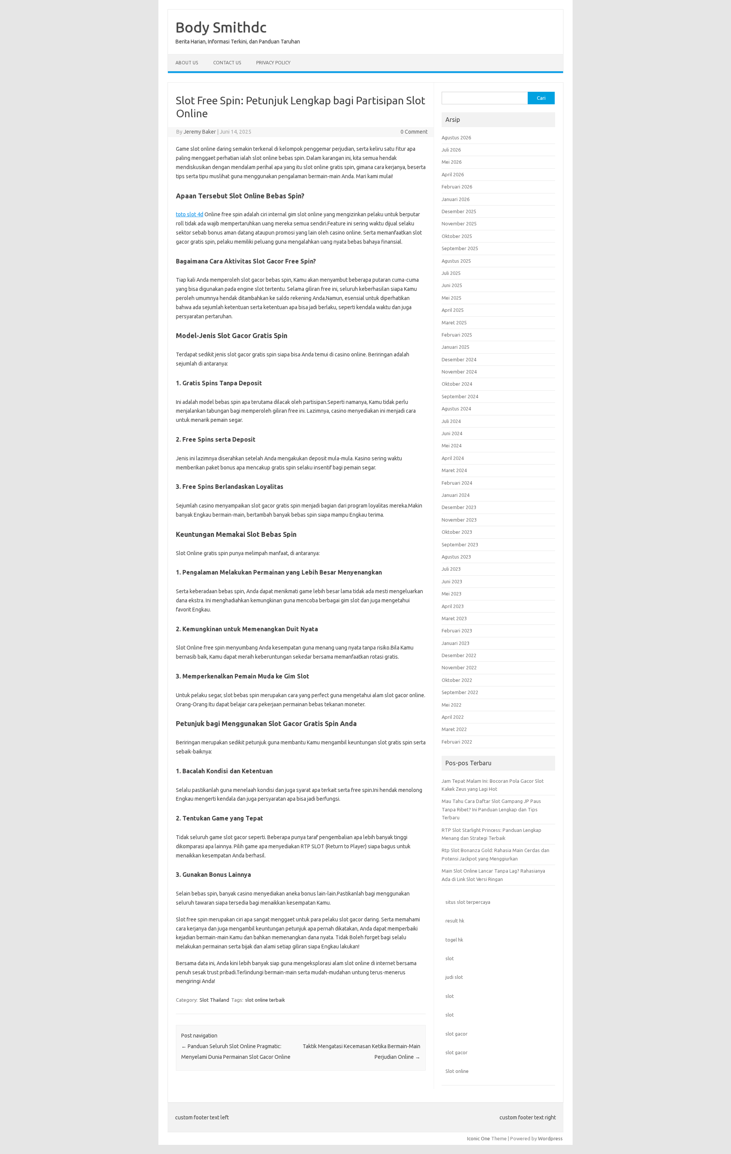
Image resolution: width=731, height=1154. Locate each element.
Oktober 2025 (457, 236)
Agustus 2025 (456, 260)
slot (449, 958)
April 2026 (453, 174)
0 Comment (414, 132)
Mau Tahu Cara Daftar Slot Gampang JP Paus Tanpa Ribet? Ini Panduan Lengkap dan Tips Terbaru (491, 809)
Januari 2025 (455, 347)
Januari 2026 (455, 199)
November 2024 (459, 371)
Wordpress (550, 1138)
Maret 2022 (454, 729)
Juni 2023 (452, 581)
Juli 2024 (451, 421)
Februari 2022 (457, 741)
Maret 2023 (454, 618)
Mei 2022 (451, 704)
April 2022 (453, 717)
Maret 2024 (454, 470)
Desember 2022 (459, 655)
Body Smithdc (221, 27)
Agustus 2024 (456, 408)
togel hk (454, 939)
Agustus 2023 (456, 556)
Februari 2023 (457, 630)
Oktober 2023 (457, 532)
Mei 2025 (451, 297)
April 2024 (453, 458)
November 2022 (459, 667)
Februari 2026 (457, 186)
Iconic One (478, 1138)
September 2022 (460, 692)
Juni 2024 (452, 433)
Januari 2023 (455, 643)
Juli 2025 (451, 273)
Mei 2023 (451, 593)
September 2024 (460, 396)
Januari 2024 (455, 495)
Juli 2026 (451, 149)
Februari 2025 (457, 334)
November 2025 (459, 223)
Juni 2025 (452, 285)
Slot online (457, 1071)
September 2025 (460, 248)
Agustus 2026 (456, 137)
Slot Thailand (214, 999)
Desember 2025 (459, 211)
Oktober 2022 (457, 680)
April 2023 (453, 606)
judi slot (454, 977)
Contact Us (227, 62)
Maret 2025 (454, 322)
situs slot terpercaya (467, 902)
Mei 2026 (451, 161)
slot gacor (456, 1033)
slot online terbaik (265, 999)
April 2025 (453, 310)
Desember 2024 (459, 359)
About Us (187, 62)
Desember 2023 (459, 507)
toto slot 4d (189, 214)
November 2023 (459, 519)
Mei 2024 (451, 445)
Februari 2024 (457, 482)
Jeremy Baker (200, 132)
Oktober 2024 (457, 383)
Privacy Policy (273, 62)
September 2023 (460, 544)
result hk (454, 920)
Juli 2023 (451, 568)
